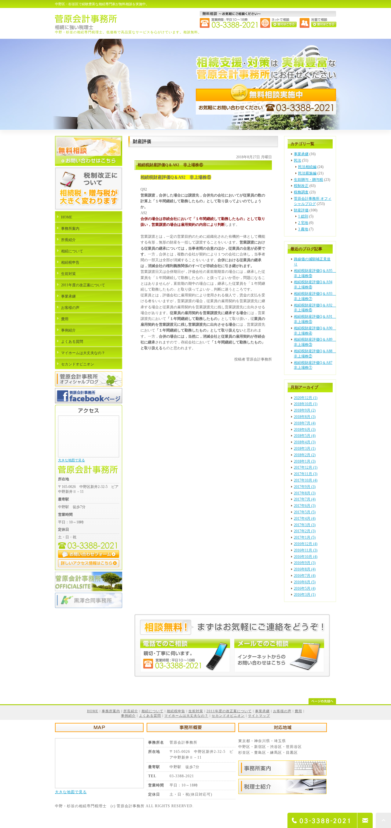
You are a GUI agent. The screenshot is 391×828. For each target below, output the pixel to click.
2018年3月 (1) (305, 448)
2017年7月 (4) (305, 499)
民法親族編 (307, 173)
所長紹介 (68, 240)
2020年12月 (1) (305, 398)
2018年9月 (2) (305, 410)
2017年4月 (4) (305, 518)
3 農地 (303, 229)
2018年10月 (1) (305, 404)
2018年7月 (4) (305, 423)
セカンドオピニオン (77, 364)
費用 (64, 319)
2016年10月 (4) (305, 557)
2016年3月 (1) (305, 594)
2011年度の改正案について (83, 285)
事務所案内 (70, 228)
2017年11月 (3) (305, 474)
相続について (72, 251)
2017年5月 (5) (305, 512)
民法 (297, 160)
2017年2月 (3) (305, 531)
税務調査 (301, 192)
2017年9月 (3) (305, 487)
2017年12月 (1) (305, 467)
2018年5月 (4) (305, 436)
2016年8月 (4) (305, 569)
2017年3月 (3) (305, 525)
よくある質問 (72, 341)
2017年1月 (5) (305, 537)
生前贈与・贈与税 (308, 180)
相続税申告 (70, 262)
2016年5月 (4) (305, 588)
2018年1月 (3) (305, 461)
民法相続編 (307, 167)
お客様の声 (70, 308)
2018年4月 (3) (305, 442)
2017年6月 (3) (305, 506)
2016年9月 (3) (305, 563)
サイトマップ (259, 715)
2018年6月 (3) (305, 429)
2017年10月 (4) (305, 480)
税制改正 (301, 186)
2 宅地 (303, 223)
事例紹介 (68, 330)
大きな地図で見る (71, 460)
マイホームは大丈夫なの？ (83, 353)
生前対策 (68, 274)
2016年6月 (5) (305, 582)
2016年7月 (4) (305, 575)
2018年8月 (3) (305, 417)
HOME (66, 217)
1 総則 (303, 216)
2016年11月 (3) (305, 550)
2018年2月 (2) (305, 455)
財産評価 (301, 210)
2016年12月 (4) (305, 544)
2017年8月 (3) (305, 493)
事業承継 (301, 154)
